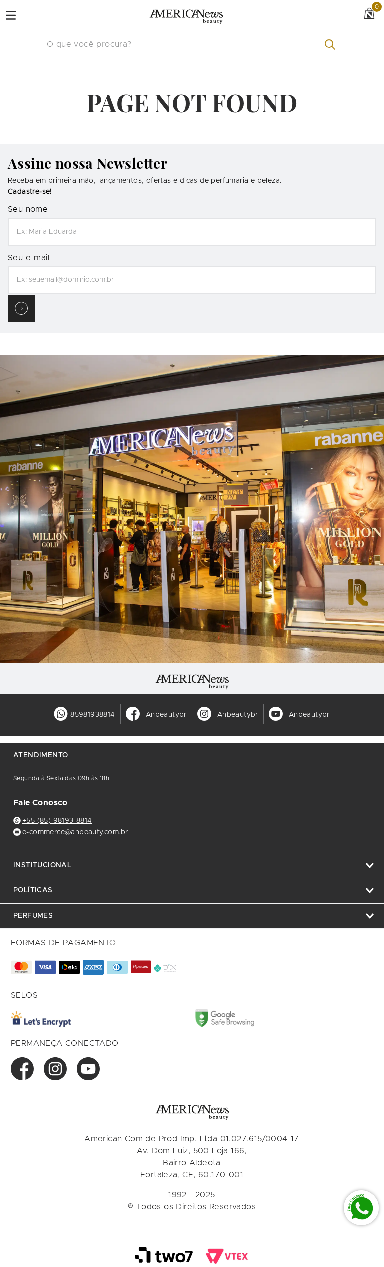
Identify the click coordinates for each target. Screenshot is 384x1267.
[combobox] (192, 44)
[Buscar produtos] (332, 44)
